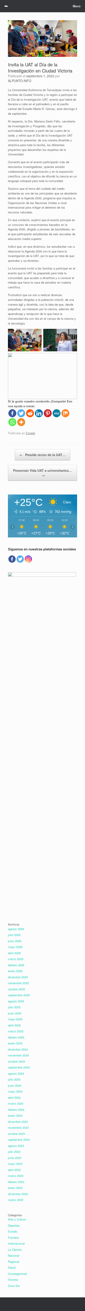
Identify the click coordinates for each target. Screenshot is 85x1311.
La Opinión (15, 1249)
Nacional (13, 1255)
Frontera (13, 1237)
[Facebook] (12, 413)
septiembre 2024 (19, 1067)
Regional (13, 1261)
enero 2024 (15, 1115)
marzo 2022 (15, 1200)
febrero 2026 (16, 965)
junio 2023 (14, 1158)
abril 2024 (14, 1097)
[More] (21, 422)
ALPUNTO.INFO (19, 80)
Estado (30, 433)
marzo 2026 (15, 959)
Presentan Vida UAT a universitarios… (42, 472)
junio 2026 (14, 941)
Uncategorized (17, 1273)
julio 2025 (14, 1007)
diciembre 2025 (18, 977)
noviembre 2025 (18, 983)
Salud (11, 1267)
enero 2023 (15, 1188)
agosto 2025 (16, 1001)
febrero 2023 (16, 1182)
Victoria (13, 1279)
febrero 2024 (16, 1109)
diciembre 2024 (18, 1049)
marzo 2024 (15, 1103)
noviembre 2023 (18, 1127)
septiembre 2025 (19, 995)
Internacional (16, 1243)
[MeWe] (57, 413)
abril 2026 (14, 953)
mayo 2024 (15, 1091)
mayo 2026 (15, 947)
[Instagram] (28, 559)
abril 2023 (14, 1170)
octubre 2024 (16, 1061)
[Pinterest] (48, 413)
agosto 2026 (16, 929)
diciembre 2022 (18, 1194)
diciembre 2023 (18, 1121)
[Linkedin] (39, 413)
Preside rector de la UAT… (42, 454)
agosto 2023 (16, 1146)
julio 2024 (14, 1079)
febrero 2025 (16, 1037)
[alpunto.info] (6, 6)
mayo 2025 (15, 1019)
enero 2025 (15, 1043)
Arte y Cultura (17, 1219)
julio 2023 (14, 1151)
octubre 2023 (16, 1133)
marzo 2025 (15, 1031)
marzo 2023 (15, 1176)
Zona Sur (14, 1286)
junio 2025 (14, 1013)
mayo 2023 (15, 1163)
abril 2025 (14, 1025)
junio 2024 (14, 1085)
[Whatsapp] (12, 422)
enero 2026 (15, 971)
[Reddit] (30, 413)
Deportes (14, 1225)
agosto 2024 (16, 1073)
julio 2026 (14, 935)
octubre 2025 (16, 989)
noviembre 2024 (18, 1055)
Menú (76, 6)
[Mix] (65, 413)
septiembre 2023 (19, 1139)
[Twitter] (21, 413)
